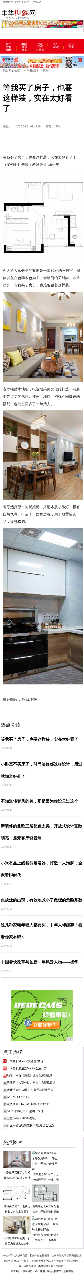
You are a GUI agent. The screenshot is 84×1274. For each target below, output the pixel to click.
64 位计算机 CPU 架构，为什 (25, 1111)
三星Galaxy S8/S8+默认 (21, 1118)
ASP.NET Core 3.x (18, 1097)
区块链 (40, 50)
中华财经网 (31, 70)
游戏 (56, 47)
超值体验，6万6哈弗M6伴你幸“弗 (28, 1104)
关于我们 (16, 1271)
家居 (24, 47)
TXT (59, 1271)
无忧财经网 (29, 699)
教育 (9, 47)
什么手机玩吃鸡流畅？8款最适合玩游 (30, 1125)
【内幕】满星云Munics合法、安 (27, 1068)
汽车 (56, 44)
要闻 (24, 44)
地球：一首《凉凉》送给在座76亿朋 (30, 1075)
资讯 (40, 44)
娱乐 (71, 44)
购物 (9, 50)
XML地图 (39, 1271)
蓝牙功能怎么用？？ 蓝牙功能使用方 (30, 1089)
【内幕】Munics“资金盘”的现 (25, 1061)
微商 (24, 50)
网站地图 (52, 1271)
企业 (40, 47)
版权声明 (68, 1271)
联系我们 (27, 1271)
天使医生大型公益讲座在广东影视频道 (31, 1082)
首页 (8, 44)
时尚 (71, 47)
